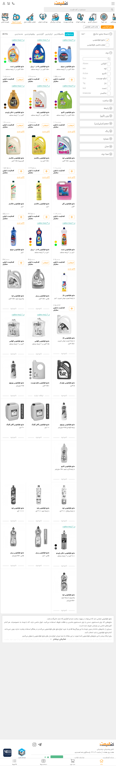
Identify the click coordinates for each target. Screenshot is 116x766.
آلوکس (94, 63)
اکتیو (94, 73)
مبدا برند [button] (105, 154)
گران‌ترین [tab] (40, 34)
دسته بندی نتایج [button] (95, 34)
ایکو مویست (94, 78)
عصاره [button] (106, 138)
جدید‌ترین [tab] (19, 34)
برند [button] (107, 52)
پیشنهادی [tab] (69, 34)
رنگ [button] (107, 131)
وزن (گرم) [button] (104, 116)
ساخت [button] (106, 100)
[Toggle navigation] (113, 4)
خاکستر (94, 93)
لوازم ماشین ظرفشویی (96, 44)
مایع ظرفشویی (99, 40)
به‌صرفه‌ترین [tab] (59, 34)
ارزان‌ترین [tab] (48, 34)
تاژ (94, 83)
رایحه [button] (106, 108)
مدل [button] (107, 146)
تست (94, 88)
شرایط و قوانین (79, 757)
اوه (94, 68)
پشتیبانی (100, 749)
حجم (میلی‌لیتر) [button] (101, 123)
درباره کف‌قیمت (108, 757)
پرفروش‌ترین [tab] (30, 34)
